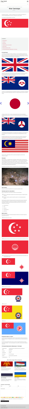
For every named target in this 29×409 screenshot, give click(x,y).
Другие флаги (5, 46)
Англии (3, 75)
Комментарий (3, 388)
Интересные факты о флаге (6, 47)
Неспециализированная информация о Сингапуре (9, 49)
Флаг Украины (16, 377)
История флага (5, 40)
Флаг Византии (3, 367)
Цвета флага (4, 43)
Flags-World (4, 1)
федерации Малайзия (7, 137)
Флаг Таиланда (3, 377)
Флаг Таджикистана (17, 367)
